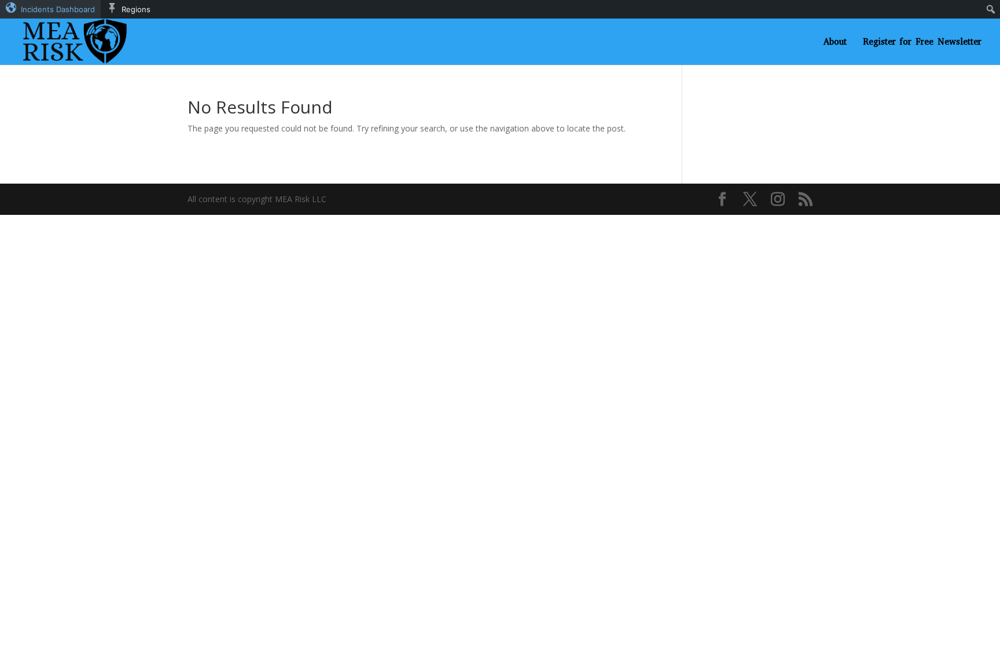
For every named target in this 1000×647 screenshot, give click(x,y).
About (835, 42)
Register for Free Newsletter (922, 42)
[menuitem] (50, 9)
